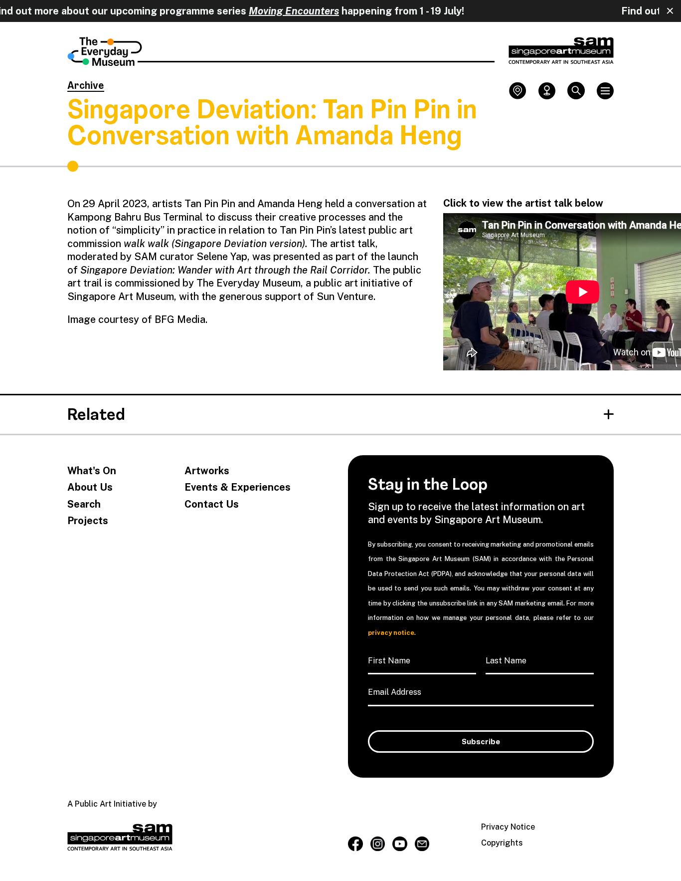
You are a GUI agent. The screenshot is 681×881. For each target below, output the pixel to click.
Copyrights (502, 843)
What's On (91, 471)
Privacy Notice (508, 827)
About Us (90, 487)
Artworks (206, 471)
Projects (87, 521)
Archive (85, 86)
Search (84, 504)
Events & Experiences (237, 487)
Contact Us (211, 504)
